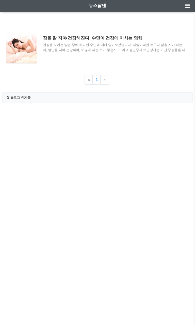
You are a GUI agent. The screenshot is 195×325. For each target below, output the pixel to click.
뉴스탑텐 (97, 5)
